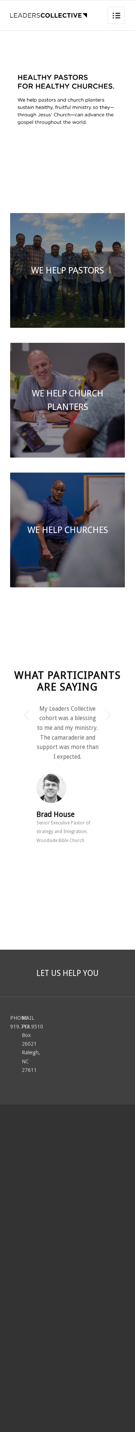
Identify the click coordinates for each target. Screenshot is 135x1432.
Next (108, 715)
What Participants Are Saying (67, 681)
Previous (27, 715)
